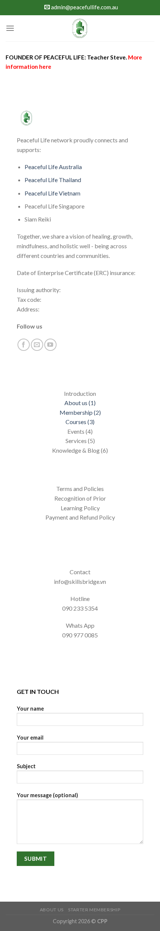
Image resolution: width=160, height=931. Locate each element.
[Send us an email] (37, 345)
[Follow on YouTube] (50, 345)
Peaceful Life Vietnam (52, 193)
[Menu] (10, 28)
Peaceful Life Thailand (53, 179)
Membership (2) (80, 412)
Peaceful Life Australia (53, 166)
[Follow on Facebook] (23, 345)
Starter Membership (94, 909)
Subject (26, 766)
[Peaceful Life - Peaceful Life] (80, 28)
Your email (30, 737)
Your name (30, 708)
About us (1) (80, 402)
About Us (52, 909)
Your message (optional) (47, 795)
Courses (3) (80, 421)
